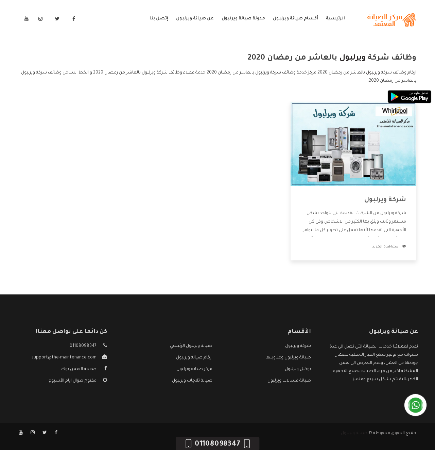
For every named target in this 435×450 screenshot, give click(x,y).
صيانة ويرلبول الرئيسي (191, 346)
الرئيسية (335, 18)
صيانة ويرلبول (354, 433)
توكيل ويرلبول (298, 369)
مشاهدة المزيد (385, 247)
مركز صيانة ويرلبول (194, 369)
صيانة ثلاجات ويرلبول (192, 381)
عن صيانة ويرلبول (195, 18)
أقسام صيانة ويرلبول (295, 18)
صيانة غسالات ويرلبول (289, 381)
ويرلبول (373, 72)
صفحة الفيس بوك (79, 369)
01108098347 (83, 346)
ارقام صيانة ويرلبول (194, 357)
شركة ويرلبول (385, 200)
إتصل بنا (159, 18)
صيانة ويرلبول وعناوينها (288, 357)
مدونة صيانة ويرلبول (243, 18)
